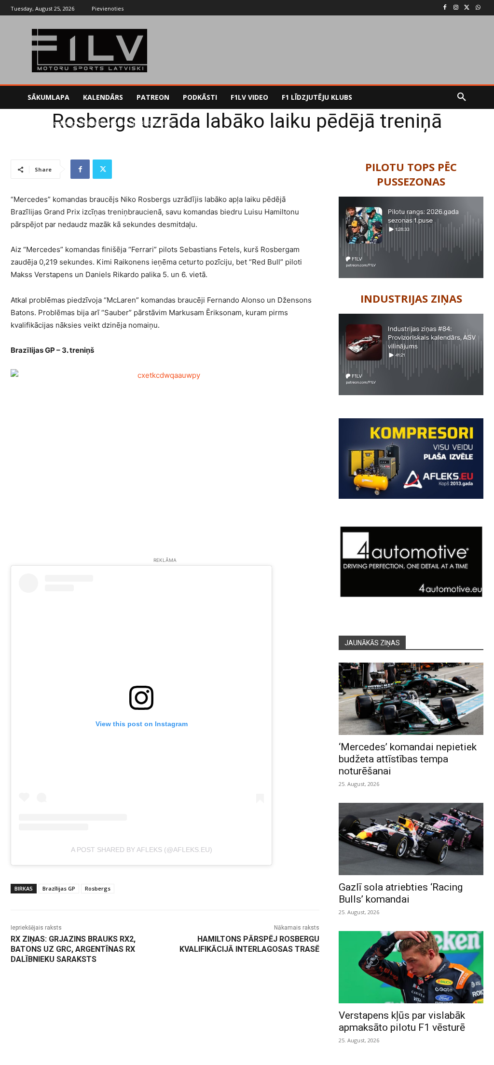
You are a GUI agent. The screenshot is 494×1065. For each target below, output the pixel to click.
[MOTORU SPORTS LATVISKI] (89, 50)
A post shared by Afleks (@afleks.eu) (141, 849)
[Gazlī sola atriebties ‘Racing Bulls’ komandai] (411, 839)
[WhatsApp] (477, 7)
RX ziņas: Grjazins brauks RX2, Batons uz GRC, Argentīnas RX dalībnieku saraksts (73, 949)
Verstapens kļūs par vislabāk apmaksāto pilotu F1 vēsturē (402, 1021)
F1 (41, 123)
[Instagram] (456, 7)
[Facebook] (445, 7)
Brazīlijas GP (58, 888)
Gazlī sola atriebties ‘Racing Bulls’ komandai (401, 893)
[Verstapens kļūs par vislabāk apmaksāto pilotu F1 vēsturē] (411, 967)
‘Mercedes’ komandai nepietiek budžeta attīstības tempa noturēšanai (408, 759)
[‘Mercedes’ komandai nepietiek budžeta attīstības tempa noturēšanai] (411, 699)
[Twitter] (466, 7)
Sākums (21, 123)
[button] (461, 97)
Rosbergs (97, 888)
